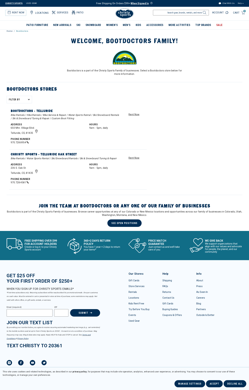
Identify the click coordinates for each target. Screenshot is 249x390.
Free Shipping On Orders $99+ (122, 3)
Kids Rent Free (136, 303)
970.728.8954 (19, 142)
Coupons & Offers (172, 315)
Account (218, 12)
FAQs (165, 286)
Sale (219, 25)
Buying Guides (170, 309)
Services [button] (62, 12)
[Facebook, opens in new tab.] (21, 363)
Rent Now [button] (18, 12)
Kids (138, 25)
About (199, 280)
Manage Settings (189, 383)
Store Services (136, 286)
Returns (166, 292)
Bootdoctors (22, 31)
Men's (126, 25)
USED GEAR (31, 3)
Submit (83, 312)
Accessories (154, 25)
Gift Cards (134, 280)
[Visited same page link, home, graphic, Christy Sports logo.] (124, 13)
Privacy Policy (22, 338)
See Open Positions (124, 223)
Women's (112, 25)
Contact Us (168, 297)
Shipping (167, 280)
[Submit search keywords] (204, 13)
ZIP (55, 307)
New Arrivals (62, 25)
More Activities (179, 25)
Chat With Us (228, 3)
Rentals (133, 292)
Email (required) (14, 307)
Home (10, 31)
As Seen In (202, 292)
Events (132, 315)
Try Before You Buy (139, 309)
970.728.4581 (19, 182)
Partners (201, 309)
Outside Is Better (205, 315)
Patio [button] (80, 12)
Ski (78, 25)
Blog (198, 303)
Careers (200, 297)
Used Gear (134, 320)
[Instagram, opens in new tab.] (9, 363)
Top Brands (203, 25)
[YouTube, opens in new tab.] (32, 363)
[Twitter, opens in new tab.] (44, 363)
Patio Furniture (37, 25)
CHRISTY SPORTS (14, 3)
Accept (214, 383)
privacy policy (79, 371)
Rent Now (134, 114)
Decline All (235, 383)
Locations (134, 297)
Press (199, 286)
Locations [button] (42, 13)
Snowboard (93, 25)
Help (240, 3)
